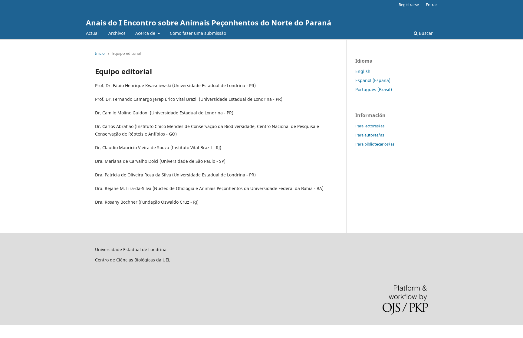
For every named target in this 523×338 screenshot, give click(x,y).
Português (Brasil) (373, 89)
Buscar (425, 33)
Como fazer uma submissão (198, 33)
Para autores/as (369, 135)
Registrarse (409, 4)
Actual (92, 33)
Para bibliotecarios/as (374, 144)
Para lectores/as (369, 126)
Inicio (100, 53)
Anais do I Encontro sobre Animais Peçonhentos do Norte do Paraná (208, 23)
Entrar (431, 4)
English (362, 71)
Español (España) (372, 80)
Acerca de (145, 33)
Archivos (117, 33)
